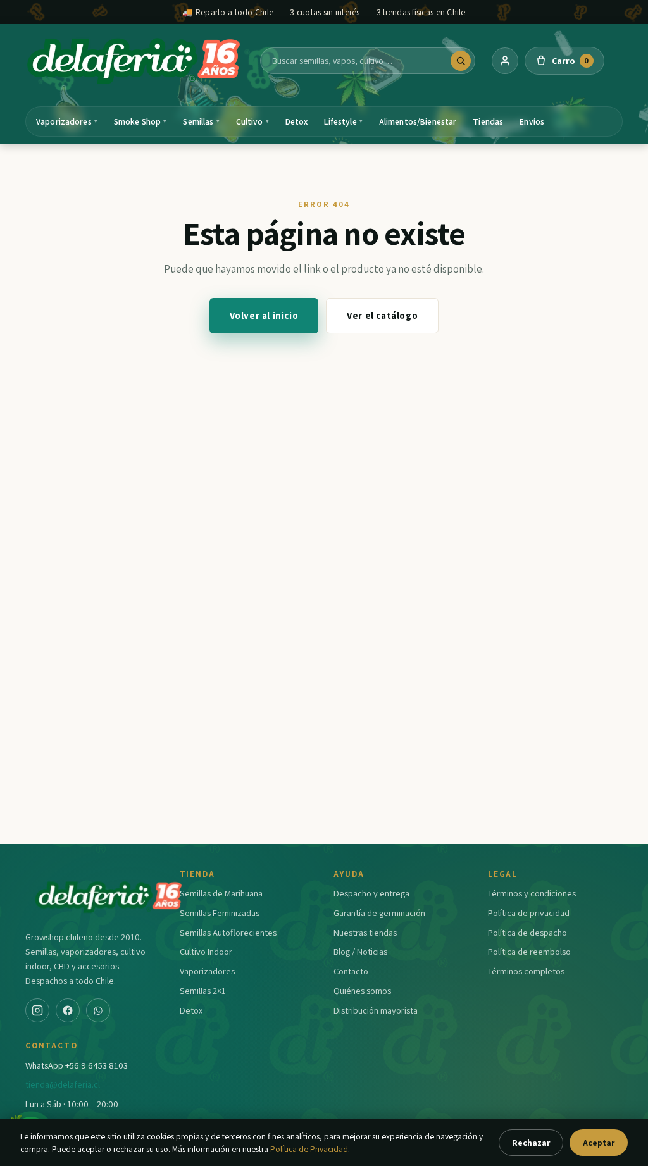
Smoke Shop (140, 121)
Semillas (201, 121)
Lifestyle (343, 121)
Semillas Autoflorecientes (228, 932)
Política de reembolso (529, 951)
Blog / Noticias (360, 951)
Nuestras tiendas (365, 932)
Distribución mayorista (375, 1010)
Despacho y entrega (371, 893)
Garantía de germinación (379, 913)
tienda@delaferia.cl (62, 1084)
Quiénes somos (362, 990)
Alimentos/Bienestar (418, 121)
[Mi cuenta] (505, 60)
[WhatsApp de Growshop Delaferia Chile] (98, 1010)
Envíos (532, 121)
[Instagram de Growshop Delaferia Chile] (37, 1010)
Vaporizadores (66, 121)
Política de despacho (527, 932)
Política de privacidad (529, 913)
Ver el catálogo (382, 315)
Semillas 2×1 (203, 990)
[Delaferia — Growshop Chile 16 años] (134, 61)
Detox (296, 121)
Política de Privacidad (309, 1149)
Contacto (350, 971)
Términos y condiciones (532, 893)
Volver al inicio (264, 315)
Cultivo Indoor (206, 951)
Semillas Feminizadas (219, 913)
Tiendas (488, 121)
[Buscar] (461, 61)
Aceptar (598, 1142)
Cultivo (252, 121)
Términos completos (526, 971)
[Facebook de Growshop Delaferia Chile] (68, 1010)
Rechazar (531, 1142)
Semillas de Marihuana (221, 893)
